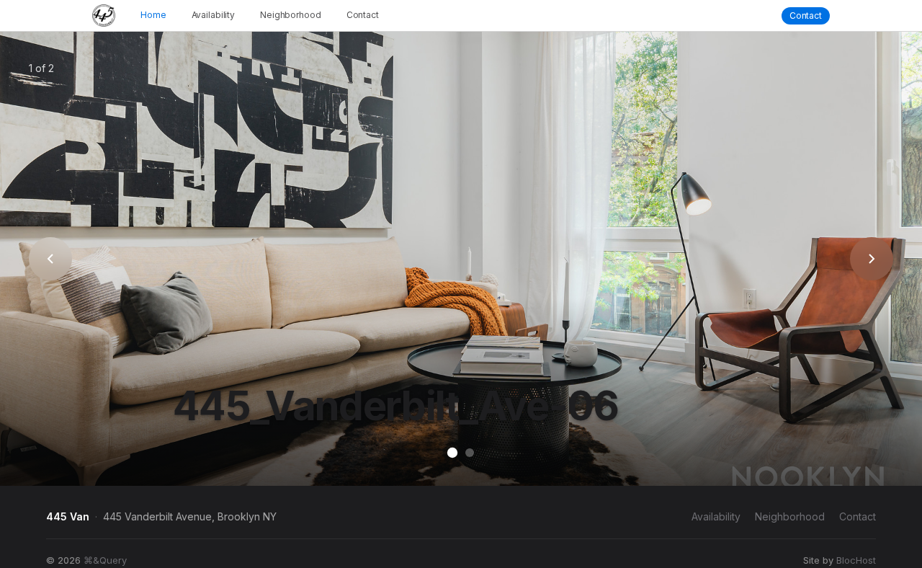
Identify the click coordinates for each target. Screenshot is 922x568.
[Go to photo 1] (452, 453)
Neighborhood (290, 15)
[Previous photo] (50, 258)
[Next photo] (871, 258)
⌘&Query (105, 560)
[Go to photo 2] (469, 452)
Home (153, 15)
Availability (214, 15)
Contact (362, 15)
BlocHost (856, 560)
